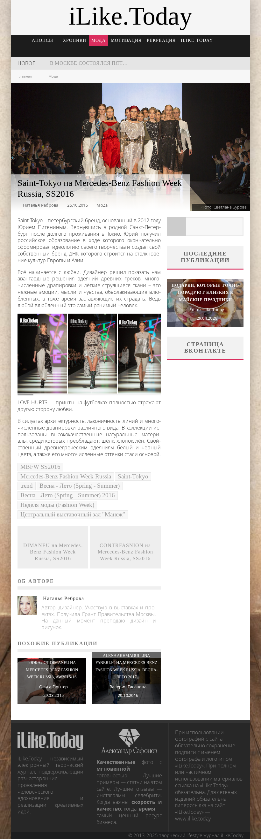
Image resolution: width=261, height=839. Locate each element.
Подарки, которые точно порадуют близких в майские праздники (205, 292)
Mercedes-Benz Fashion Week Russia (65, 476)
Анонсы (42, 40)
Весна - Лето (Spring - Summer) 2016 (67, 495)
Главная (25, 76)
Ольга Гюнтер (53, 687)
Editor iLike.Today (206, 309)
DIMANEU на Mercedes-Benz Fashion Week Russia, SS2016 (53, 552)
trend (26, 485)
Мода (98, 40)
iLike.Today (197, 40)
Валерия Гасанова (127, 687)
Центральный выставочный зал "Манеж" (72, 514)
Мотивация (126, 40)
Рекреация (161, 40)
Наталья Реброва (41, 205)
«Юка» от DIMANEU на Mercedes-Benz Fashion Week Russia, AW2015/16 (52, 669)
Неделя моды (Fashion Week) (57, 504)
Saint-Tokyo (133, 476)
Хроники (74, 40)
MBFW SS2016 (40, 466)
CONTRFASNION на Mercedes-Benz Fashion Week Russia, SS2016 (125, 552)
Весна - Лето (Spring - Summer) (79, 485)
